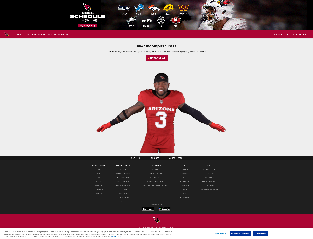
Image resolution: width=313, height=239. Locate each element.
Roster (184, 173)
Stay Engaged (155, 165)
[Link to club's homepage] (7, 34)
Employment (184, 197)
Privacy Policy (116, 236)
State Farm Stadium (123, 165)
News (99, 169)
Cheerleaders (99, 189)
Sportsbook (123, 189)
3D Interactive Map (123, 177)
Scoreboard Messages (123, 173)
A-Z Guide (123, 169)
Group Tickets (209, 185)
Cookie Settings (220, 233)
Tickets (209, 165)
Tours (123, 201)
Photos (99, 173)
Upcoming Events (123, 197)
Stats (184, 177)
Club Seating (209, 177)
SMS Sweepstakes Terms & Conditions (155, 185)
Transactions (184, 185)
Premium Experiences (209, 181)
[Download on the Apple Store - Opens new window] (148, 209)
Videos (99, 177)
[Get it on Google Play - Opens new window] (164, 210)
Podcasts (99, 181)
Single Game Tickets (209, 169)
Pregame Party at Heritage (209, 189)
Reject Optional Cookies (240, 233)
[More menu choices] (67, 34)
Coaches (184, 189)
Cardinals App (155, 169)
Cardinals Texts (155, 177)
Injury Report (184, 181)
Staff (184, 193)
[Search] (274, 34)
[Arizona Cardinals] (156, 220)
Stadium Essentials (123, 181)
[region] (156, 233)
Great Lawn (123, 193)
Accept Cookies (260, 233)
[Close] (309, 233)
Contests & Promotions (155, 181)
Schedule (185, 169)
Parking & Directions (123, 185)
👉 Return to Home (156, 58)
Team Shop (99, 193)
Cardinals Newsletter (155, 173)
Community (99, 185)
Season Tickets (209, 173)
